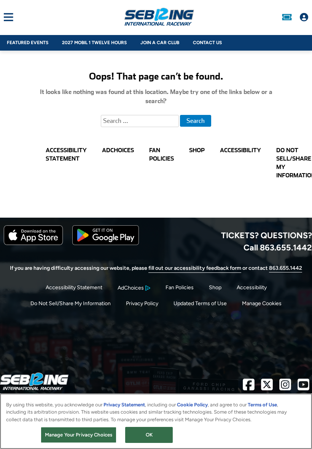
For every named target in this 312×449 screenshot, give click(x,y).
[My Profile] (304, 17)
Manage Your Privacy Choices (79, 435)
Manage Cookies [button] (262, 303)
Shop (215, 287)
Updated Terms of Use (200, 303)
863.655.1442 (285, 268)
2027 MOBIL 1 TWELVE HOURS (94, 42)
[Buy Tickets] (287, 17)
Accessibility (252, 287)
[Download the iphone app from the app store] (33, 243)
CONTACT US (207, 42)
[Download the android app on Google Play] (105, 243)
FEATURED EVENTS (27, 42)
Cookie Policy (192, 405)
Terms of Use (262, 405)
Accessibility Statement (74, 287)
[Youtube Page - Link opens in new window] (303, 387)
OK (149, 435)
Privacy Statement (124, 405)
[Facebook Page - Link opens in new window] (248, 387)
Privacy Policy (142, 303)
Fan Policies (180, 287)
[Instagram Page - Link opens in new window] (285, 387)
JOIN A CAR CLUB (159, 42)
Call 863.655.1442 (278, 247)
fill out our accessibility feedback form (194, 268)
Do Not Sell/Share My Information (70, 303)
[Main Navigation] (6, 17)
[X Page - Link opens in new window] (266, 387)
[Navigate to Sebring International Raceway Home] (159, 17)
